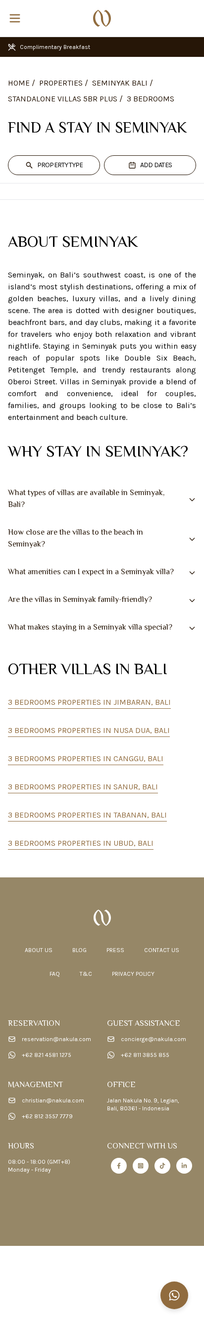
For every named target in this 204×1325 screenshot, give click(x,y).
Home (19, 83)
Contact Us (161, 950)
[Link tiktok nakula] (162, 1166)
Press (115, 950)
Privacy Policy (133, 973)
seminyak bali (120, 83)
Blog (79, 950)
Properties (61, 83)
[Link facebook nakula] (119, 1166)
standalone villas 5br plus (62, 98)
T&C (86, 973)
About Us (38, 950)
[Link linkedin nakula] (184, 1166)
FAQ (55, 973)
